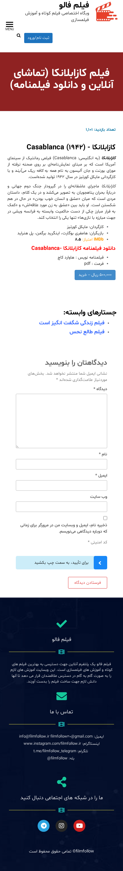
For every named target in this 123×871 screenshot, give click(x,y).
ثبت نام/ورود (38, 38)
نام (103, 454)
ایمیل (101, 475)
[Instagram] (61, 826)
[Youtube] (79, 826)
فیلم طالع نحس (87, 332)
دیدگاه (100, 389)
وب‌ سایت (98, 497)
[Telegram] (44, 826)
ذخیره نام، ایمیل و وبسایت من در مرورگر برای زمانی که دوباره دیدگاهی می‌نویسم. (63, 528)
